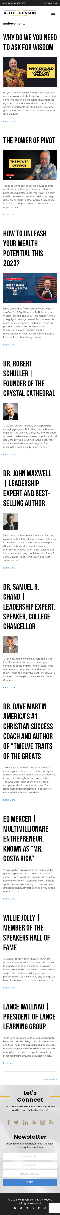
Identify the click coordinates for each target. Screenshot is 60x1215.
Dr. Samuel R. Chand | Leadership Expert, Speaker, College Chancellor (29, 607)
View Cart (52, 3)
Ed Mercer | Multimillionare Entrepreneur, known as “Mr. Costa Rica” (25, 840)
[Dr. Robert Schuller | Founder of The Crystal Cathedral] (10, 411)
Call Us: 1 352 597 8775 (14, 3)
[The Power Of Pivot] (30, 165)
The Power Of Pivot (29, 141)
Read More (9, 121)
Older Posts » (50, 1079)
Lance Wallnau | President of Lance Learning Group (29, 1017)
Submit (30, 1182)
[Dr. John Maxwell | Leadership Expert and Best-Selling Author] (10, 521)
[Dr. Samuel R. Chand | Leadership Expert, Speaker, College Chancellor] (10, 645)
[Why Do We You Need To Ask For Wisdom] (30, 72)
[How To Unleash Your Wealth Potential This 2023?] (30, 288)
